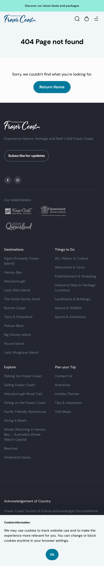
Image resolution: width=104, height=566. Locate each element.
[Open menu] (96, 19)
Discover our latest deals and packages (52, 6)
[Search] (77, 19)
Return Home (52, 86)
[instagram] (17, 180)
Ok (52, 554)
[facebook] (7, 180)
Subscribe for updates (26, 155)
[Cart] (86, 19)
